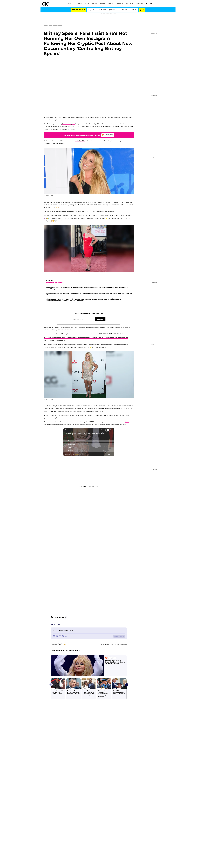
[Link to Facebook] (146, 3)
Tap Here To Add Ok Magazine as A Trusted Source (82, 135)
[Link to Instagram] (151, 3)
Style (87, 3)
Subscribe (139, 3)
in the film (90, 415)
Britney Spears (57, 25)
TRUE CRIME (119, 3)
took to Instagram (68, 124)
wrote (103, 347)
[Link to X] (155, 3)
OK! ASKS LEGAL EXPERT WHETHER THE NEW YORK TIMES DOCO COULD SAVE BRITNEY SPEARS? (79, 211)
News (50, 25)
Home (46, 25)
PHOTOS (102, 3)
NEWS (80, 3)
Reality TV (72, 3)
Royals (94, 3)
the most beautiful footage (83, 218)
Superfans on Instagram (52, 327)
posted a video (80, 141)
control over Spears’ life (94, 411)
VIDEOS (110, 3)
